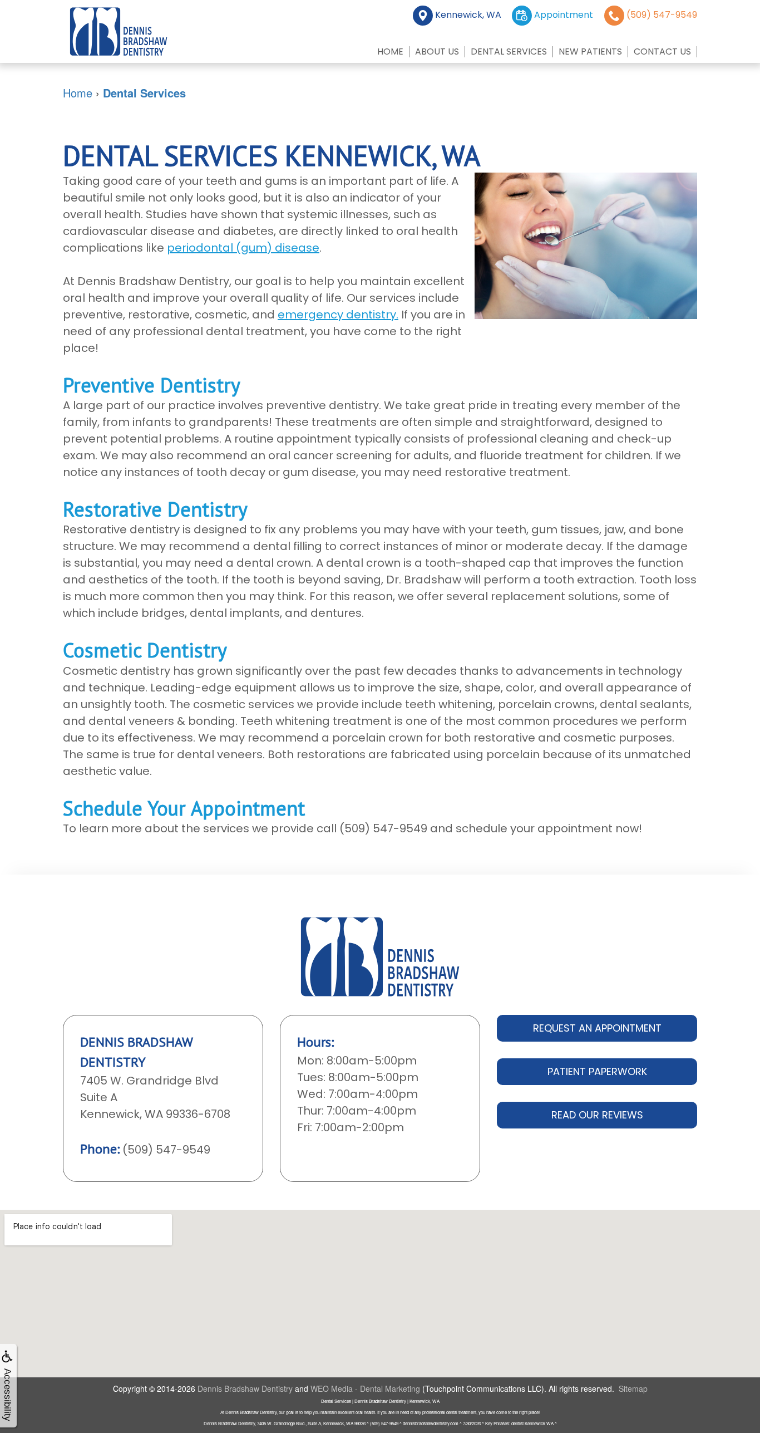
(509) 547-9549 (166, 1149)
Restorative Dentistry (155, 509)
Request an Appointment (597, 1028)
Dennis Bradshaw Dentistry (245, 1388)
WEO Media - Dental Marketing (365, 1388)
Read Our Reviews (597, 1115)
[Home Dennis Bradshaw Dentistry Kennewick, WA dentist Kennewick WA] (118, 31)
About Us (437, 51)
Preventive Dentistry (151, 385)
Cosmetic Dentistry (145, 650)
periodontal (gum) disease (243, 248)
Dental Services (509, 51)
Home (390, 51)
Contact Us (662, 51)
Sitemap (633, 1388)
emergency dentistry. (338, 314)
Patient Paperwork (597, 1071)
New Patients (590, 51)
